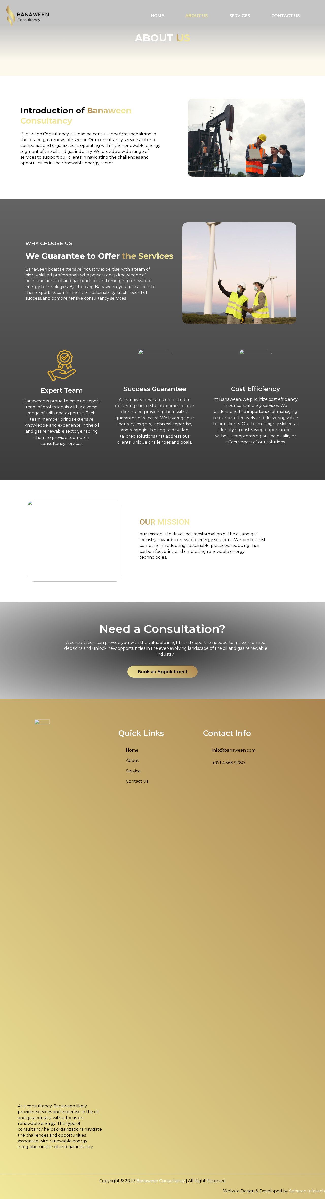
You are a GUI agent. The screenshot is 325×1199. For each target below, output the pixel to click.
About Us (196, 15)
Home (157, 15)
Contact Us (285, 15)
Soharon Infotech (307, 1191)
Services (239, 15)
